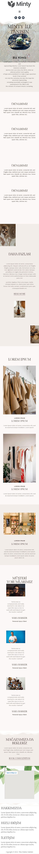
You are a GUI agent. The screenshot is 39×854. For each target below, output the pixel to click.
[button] (19, 11)
